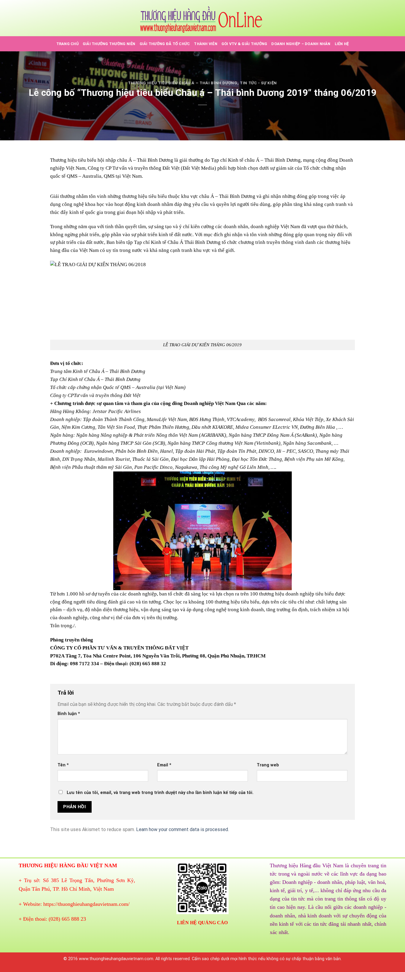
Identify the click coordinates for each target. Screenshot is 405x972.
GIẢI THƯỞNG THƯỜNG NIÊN (109, 44)
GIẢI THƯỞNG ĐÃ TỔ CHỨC (165, 44)
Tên (63, 765)
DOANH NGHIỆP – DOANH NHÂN (300, 44)
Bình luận (69, 713)
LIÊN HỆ (342, 44)
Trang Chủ (67, 44)
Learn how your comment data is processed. (182, 829)
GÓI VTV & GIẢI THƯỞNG (244, 44)
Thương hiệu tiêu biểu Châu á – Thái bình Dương (182, 83)
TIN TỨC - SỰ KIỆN (258, 83)
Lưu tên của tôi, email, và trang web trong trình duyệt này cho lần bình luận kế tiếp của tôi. (160, 792)
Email (164, 765)
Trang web (268, 765)
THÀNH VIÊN (205, 44)
